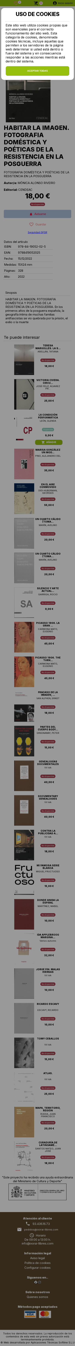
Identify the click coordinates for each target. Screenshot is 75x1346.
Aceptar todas (37, 70)
